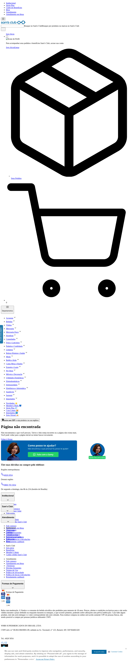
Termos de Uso (12, 570)
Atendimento (11, 12)
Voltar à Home (6, 439)
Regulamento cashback (15, 542)
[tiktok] (4, 643)
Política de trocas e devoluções (18, 539)
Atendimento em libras (15, 14)
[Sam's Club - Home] (13, 23)
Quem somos (11, 530)
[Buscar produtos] (3, 29)
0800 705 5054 (10, 485)
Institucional (11, 3)
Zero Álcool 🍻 (12, 415)
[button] (115, 652)
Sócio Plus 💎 (11, 408)
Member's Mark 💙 (14, 406)
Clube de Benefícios (14, 8)
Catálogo (9, 532)
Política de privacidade (15, 572)
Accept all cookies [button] (99, 652)
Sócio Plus (10, 5)
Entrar (16, 47)
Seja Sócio (10, 34)
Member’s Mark (12, 552)
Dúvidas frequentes (13, 533)
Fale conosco (11, 526)
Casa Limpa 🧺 (12, 410)
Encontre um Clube (13, 537)
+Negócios (10, 566)
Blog (8, 10)
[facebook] (2, 643)
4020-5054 (8, 475)
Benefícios (10, 550)
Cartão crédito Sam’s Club (16, 522)
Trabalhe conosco (13, 535)
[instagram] (6, 643)
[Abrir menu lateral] (3, 19)
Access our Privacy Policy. (45, 659)
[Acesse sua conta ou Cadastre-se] (7, 36)
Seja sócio (10, 548)
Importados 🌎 (12, 413)
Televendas (10, 513)
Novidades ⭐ (12, 403)
